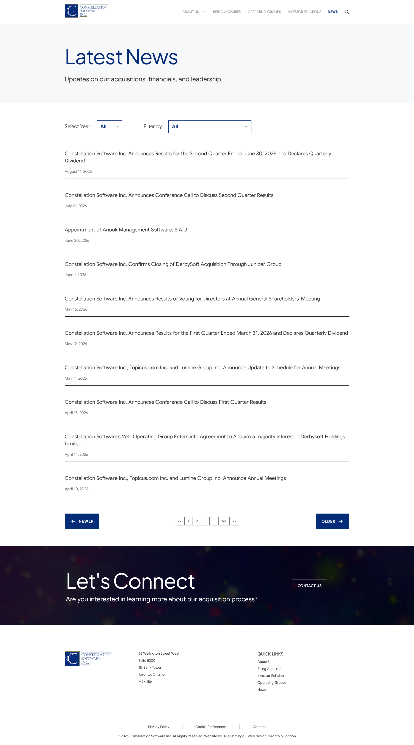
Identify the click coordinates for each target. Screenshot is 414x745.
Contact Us (309, 585)
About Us (190, 12)
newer (86, 521)
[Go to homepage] (86, 12)
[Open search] (345, 12)
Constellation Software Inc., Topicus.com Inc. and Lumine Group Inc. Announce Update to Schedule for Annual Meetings (202, 367)
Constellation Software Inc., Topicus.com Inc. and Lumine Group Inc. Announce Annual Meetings (175, 478)
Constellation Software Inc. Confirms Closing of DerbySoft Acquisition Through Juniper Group (173, 264)
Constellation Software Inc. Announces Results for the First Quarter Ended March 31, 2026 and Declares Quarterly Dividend (206, 333)
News (333, 12)
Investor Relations (304, 12)
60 (224, 521)
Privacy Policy (158, 727)
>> (234, 521)
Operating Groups (264, 12)
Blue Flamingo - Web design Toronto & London (259, 736)
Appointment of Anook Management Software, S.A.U (126, 229)
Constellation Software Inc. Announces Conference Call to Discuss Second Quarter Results (169, 195)
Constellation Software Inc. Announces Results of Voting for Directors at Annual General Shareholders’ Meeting (192, 298)
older (328, 521)
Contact (259, 727)
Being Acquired (227, 12)
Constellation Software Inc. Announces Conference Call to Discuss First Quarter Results (165, 402)
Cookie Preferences (211, 727)
